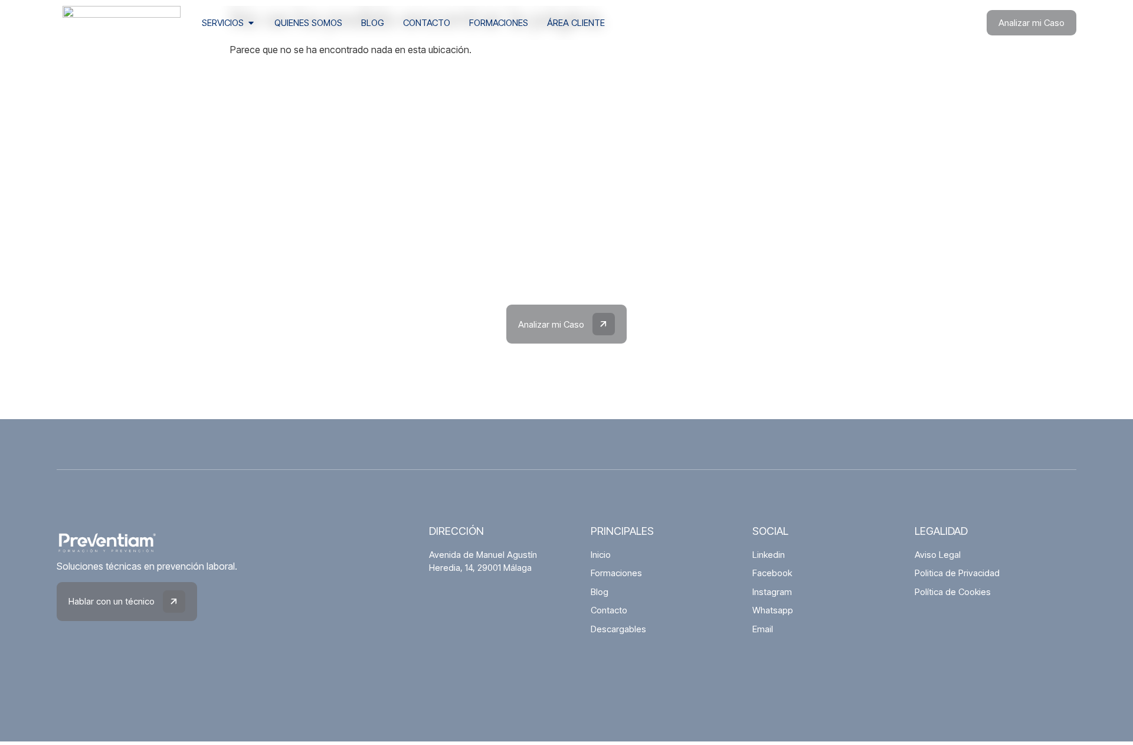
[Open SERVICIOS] (251, 23)
